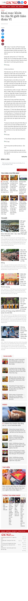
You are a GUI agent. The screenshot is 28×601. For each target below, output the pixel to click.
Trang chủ (3, 6)
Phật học (3, 9)
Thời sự (8, 6)
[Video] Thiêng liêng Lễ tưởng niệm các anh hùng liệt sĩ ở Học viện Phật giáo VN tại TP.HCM (17, 452)
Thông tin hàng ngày (11, 495)
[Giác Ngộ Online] (9, 534)
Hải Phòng (24, 544)
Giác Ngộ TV (14, 531)
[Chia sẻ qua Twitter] (2, 33)
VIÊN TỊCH (20, 540)
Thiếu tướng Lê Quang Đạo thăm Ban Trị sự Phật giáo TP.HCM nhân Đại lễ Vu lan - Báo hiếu (23, 206)
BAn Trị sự (24, 536)
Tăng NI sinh (24, 542)
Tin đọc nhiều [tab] (7, 356)
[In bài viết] (2, 44)
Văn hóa (13, 6)
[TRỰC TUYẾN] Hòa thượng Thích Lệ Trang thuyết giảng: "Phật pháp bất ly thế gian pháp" (16, 438)
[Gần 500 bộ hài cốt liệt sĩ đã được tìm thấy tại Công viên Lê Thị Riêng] (10, 255)
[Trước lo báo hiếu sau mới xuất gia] (5, 500)
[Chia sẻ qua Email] (2, 40)
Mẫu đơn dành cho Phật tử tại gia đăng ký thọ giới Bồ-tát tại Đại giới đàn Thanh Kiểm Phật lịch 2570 (14, 187)
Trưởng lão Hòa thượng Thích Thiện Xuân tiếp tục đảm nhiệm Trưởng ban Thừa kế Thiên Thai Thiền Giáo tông (4, 208)
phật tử (25, 540)
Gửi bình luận (22, 169)
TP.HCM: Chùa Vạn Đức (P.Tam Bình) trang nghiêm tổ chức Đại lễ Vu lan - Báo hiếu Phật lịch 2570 (11, 514)
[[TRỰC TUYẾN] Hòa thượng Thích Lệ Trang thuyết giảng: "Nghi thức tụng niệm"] (5, 459)
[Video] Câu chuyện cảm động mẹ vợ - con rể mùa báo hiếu (13, 424)
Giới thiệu (24, 548)
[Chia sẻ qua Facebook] (2, 30)
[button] (23, 511)
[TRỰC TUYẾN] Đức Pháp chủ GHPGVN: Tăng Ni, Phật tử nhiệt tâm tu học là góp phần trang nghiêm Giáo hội (17, 446)
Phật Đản (19, 544)
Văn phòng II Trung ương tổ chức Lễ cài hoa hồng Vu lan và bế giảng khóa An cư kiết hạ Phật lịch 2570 (17, 388)
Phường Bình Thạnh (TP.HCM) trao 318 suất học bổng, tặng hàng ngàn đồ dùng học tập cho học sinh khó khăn (23, 187)
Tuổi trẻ (12, 9)
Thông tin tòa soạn (21, 531)
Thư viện (6, 467)
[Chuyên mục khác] (25, 12)
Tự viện (16, 9)
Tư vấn (7, 9)
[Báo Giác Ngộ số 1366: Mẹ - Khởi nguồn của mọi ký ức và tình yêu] (17, 500)
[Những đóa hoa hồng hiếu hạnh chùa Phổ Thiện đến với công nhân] (10, 332)
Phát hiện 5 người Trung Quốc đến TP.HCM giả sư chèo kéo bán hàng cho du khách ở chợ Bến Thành (17, 362)
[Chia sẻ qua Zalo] (2, 37)
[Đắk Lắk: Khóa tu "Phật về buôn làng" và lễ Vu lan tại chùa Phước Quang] (10, 279)
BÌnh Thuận (24, 546)
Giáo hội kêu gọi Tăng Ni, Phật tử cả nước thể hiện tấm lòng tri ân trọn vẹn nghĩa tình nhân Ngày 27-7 (13, 488)
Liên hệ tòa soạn (4, 532)
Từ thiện (17, 12)
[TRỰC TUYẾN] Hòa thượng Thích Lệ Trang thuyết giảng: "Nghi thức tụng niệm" (16, 459)
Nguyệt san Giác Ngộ (5, 12)
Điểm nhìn (21, 6)
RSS (18, 532)
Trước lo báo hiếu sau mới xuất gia (5, 506)
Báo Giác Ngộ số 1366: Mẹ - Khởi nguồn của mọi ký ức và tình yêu (17, 509)
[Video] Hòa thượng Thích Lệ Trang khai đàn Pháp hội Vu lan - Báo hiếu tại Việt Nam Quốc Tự (17, 430)
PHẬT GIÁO (24, 538)
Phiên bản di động (12, 532)
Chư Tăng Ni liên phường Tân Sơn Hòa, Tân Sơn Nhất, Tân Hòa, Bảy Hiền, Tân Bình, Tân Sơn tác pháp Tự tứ (5, 187)
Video (17, 6)
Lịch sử (12, 12)
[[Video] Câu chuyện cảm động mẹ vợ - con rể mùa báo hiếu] (14, 414)
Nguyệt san (8, 531)
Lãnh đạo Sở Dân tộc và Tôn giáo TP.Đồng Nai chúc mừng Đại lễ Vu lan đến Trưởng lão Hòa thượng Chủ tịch (14, 208)
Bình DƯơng (24, 550)
